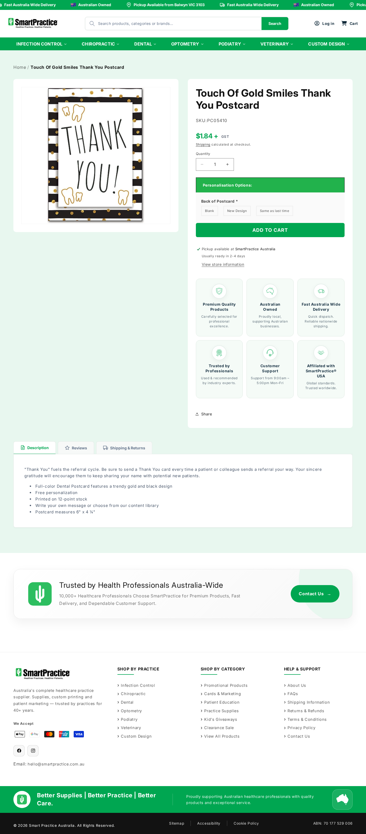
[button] (349, 23)
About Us (296, 685)
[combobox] (168, 23)
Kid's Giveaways (220, 719)
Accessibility (209, 823)
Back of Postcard (219, 201)
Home (19, 67)
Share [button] (206, 414)
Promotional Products (226, 685)
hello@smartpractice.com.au (56, 764)
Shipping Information (308, 702)
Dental (127, 702)
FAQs (292, 693)
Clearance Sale (219, 727)
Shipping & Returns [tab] (127, 448)
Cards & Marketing (222, 693)
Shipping (203, 144)
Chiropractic (133, 693)
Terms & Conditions (307, 719)
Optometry (131, 710)
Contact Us (315, 593)
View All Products (222, 736)
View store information (223, 264)
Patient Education (222, 702)
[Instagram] (33, 750)
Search (274, 23)
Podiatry (129, 719)
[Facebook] (19, 750)
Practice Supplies (221, 710)
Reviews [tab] (79, 448)
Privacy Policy (301, 727)
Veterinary (131, 727)
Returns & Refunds (305, 710)
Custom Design (136, 736)
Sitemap (176, 823)
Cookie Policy (246, 823)
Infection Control (138, 685)
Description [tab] (38, 447)
